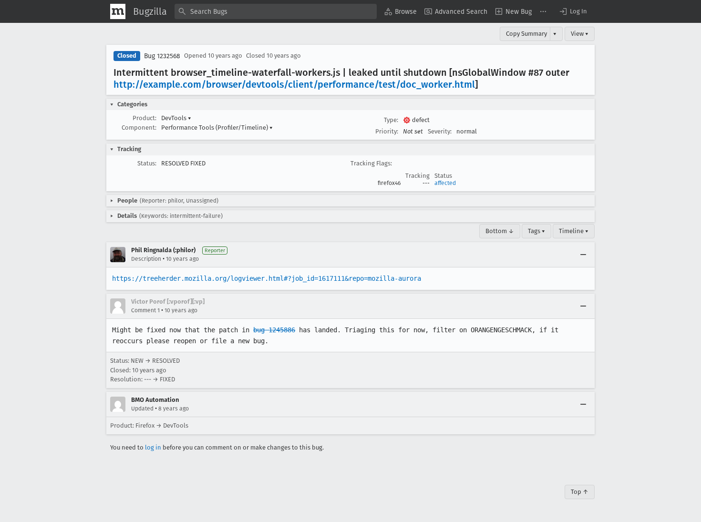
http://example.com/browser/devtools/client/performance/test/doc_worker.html (294, 84)
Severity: (440, 131)
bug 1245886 (274, 330)
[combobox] (276, 11)
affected (445, 183)
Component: (139, 127)
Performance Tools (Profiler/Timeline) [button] (217, 127)
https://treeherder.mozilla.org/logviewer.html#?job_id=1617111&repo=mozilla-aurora (266, 278)
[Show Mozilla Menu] (117, 11)
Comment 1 (145, 310)
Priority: (386, 131)
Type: (391, 119)
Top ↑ (579, 491)
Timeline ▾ (573, 231)
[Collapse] (583, 254)
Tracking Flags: (371, 163)
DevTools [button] (176, 118)
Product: (144, 118)
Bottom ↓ (499, 231)
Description (146, 259)
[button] (573, 11)
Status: (146, 163)
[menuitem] (401, 11)
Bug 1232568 (162, 56)
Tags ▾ (536, 231)
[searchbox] (276, 11)
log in (153, 447)
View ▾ (579, 33)
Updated (142, 408)
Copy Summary (526, 33)
